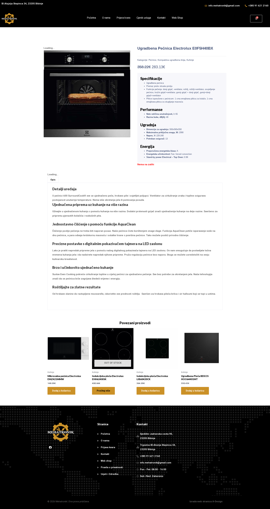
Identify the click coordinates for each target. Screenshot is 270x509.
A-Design (217, 501)
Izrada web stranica (201, 501)
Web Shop (177, 17)
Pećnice (152, 60)
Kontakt (161, 17)
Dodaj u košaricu (61, 390)
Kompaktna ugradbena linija (171, 60)
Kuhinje (190, 60)
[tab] (53, 180)
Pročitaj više (103, 390)
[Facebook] (50, 447)
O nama (106, 17)
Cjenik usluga (144, 17)
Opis (52, 179)
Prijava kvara (123, 17)
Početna (91, 17)
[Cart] (256, 18)
